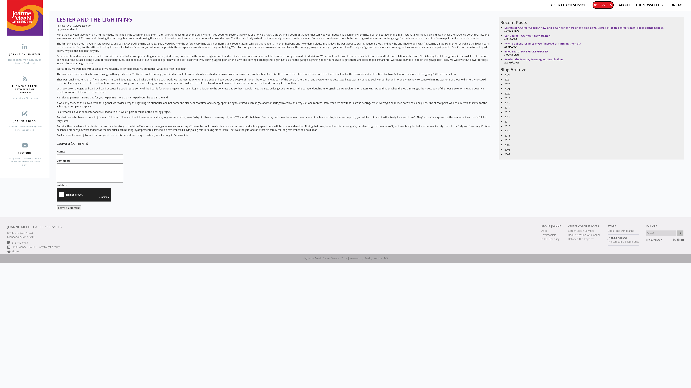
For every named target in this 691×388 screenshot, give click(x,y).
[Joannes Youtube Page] (682, 240)
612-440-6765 (20, 242)
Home (15, 251)
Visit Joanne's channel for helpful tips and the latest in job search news (25, 161)
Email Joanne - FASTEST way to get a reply (36, 247)
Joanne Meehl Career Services (34, 227)
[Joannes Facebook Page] (678, 240)
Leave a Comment (69, 207)
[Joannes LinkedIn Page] (674, 240)
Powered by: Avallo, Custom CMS (369, 258)
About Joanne (551, 226)
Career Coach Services (583, 226)
